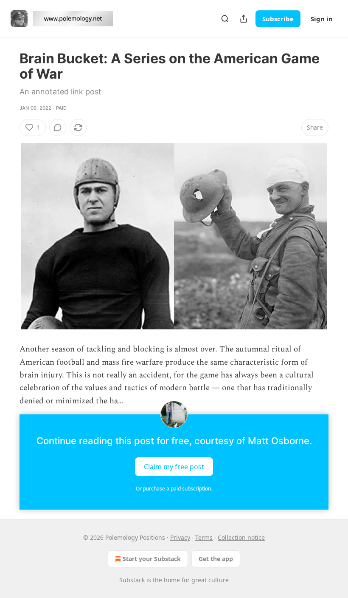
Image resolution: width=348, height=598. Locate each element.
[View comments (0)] (57, 127)
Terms (204, 537)
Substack (132, 580)
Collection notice (241, 537)
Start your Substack (152, 559)
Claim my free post (174, 466)
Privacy (180, 537)
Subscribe (278, 18)
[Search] (224, 18)
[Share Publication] (243, 18)
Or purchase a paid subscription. (174, 488)
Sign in (322, 18)
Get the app (216, 559)
